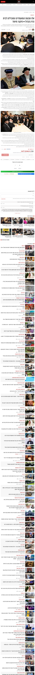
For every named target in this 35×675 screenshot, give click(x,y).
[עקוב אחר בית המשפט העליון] (3, 159)
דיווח (3, 203)
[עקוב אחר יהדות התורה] (20, 159)
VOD (28, 4)
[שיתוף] (7, 29)
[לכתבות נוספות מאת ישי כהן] (33, 29)
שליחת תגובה (3, 198)
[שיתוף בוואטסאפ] (9, 29)
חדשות (32, 4)
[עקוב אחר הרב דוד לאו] (15, 159)
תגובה (1, 203)
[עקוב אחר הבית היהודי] (10, 159)
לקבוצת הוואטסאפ (16, 171)
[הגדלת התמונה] (33, 33)
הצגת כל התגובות (17, 213)
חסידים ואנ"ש (19, 4)
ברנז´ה (14, 4)
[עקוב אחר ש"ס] (31, 159)
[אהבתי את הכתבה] (19, 165)
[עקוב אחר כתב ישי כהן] (28, 29)
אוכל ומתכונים (8, 4)
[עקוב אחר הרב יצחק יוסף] (26, 159)
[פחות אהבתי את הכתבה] (15, 165)
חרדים (25, 4)
